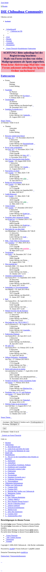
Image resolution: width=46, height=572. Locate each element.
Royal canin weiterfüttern (13, 147)
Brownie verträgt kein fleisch (15, 136)
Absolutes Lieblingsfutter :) (14, 276)
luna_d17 (11, 138)
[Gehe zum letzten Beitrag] (34, 144)
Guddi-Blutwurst (11, 194)
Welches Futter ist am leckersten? (16, 404)
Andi (24, 237)
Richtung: (6, 424)
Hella (10, 254)
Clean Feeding (10, 206)
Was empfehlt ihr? (11, 264)
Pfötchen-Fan (27, 388)
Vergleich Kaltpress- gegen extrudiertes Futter (20, 381)
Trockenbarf (9, 252)
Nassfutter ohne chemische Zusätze (17, 217)
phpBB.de (24, 552)
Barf (6, 299)
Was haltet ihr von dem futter (15, 229)
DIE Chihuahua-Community (22, 11)
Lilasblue (11, 243)
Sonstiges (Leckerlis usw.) (14, 109)
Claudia (10, 161)
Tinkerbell (26, 400)
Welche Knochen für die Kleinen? (16, 311)
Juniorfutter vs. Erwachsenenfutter (16, 287)
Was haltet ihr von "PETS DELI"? (16, 322)
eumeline (26, 248)
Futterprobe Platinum (12, 334)
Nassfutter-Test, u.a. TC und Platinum (18, 392)
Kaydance (26, 96)
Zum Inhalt (4, 3)
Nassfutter (8, 90)
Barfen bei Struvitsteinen (13, 182)
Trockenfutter (9, 99)
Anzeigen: (6, 422)
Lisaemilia (26, 330)
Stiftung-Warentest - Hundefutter (16, 357)
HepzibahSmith (28, 144)
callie (24, 179)
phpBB (11, 549)
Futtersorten (8, 75)
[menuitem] (15, 31)
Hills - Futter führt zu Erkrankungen (17, 241)
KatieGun (26, 213)
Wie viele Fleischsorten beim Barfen (17, 159)
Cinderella (26, 115)
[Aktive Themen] (4, 6)
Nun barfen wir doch (12, 171)
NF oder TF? (9, 346)
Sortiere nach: (25, 422)
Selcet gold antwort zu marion (15, 369)
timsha (10, 383)
